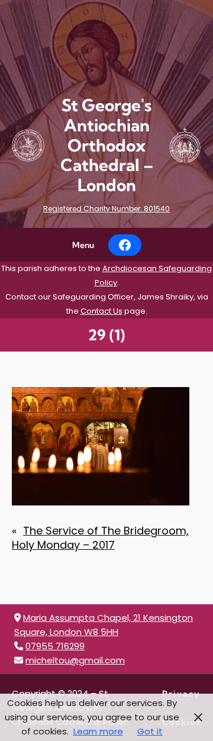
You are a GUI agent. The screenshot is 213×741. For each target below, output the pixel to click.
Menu (83, 245)
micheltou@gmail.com (75, 660)
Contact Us (101, 311)
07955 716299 (55, 646)
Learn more (98, 731)
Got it (150, 731)
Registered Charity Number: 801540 (106, 209)
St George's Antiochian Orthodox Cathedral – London (106, 145)
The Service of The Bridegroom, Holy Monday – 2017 (100, 537)
